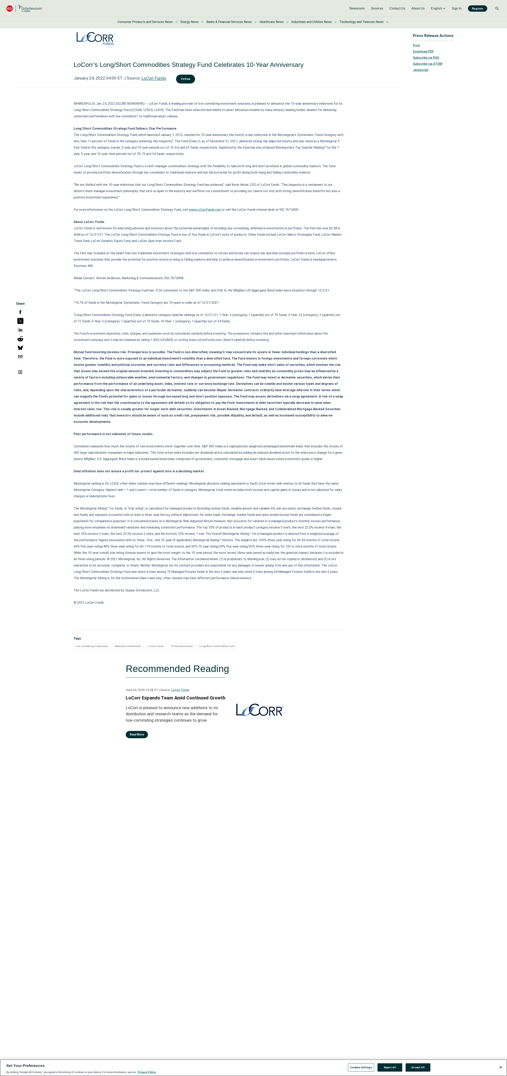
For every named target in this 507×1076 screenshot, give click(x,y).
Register (477, 8)
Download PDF (423, 51)
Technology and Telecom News (361, 22)
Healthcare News (271, 22)
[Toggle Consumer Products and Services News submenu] (176, 22)
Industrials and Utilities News (311, 22)
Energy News (189, 22)
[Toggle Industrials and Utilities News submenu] (335, 22)
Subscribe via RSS (426, 58)
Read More (137, 734)
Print (416, 45)
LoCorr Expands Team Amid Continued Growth (175, 698)
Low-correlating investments (91, 646)
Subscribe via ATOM (427, 64)
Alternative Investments (128, 646)
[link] (357, 8)
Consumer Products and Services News (145, 22)
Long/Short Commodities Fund (217, 646)
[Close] (500, 1067)
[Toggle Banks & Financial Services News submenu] (255, 22)
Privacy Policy (147, 1071)
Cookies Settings (361, 1067)
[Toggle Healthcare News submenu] (287, 22)
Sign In (457, 8)
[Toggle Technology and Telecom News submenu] (387, 22)
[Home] (24, 8)
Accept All (418, 1067)
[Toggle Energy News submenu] (202, 22)
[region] (253, 1067)
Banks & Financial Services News (229, 22)
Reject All (390, 1067)
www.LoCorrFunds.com (205, 210)
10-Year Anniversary (181, 646)
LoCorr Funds (153, 78)
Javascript (421, 70)
